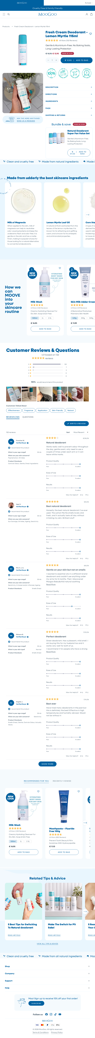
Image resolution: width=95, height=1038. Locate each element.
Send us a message (26, 121)
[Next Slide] (87, 394)
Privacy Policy (57, 1032)
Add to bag (45, 329)
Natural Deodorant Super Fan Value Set (78, 132)
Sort (68, 432)
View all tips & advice (47, 943)
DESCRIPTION (52, 87)
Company (9, 973)
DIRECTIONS (51, 94)
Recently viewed (62, 781)
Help (7, 987)
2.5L (50, 318)
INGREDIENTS (52, 101)
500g (91, 318)
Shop (7, 966)
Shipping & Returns (55, 115)
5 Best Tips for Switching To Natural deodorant (22, 926)
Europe (88, 3)
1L (43, 318)
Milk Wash (36, 302)
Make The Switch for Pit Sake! (62, 926)
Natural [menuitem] (71, 410)
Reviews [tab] (12, 417)
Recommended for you (36, 781)
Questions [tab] (27, 417)
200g (83, 318)
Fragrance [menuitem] (28, 410)
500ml (34, 318)
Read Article (14, 935)
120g (74, 318)
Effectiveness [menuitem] (14, 410)
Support (8, 980)
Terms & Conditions (41, 1032)
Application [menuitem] (42, 410)
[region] (47, 394)
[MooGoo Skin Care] (47, 14)
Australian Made (47, 8)
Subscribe (36, 1003)
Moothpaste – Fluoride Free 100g (61, 829)
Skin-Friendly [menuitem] (57, 410)
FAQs (48, 108)
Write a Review (79, 424)
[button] (22, 3)
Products (6, 26)
